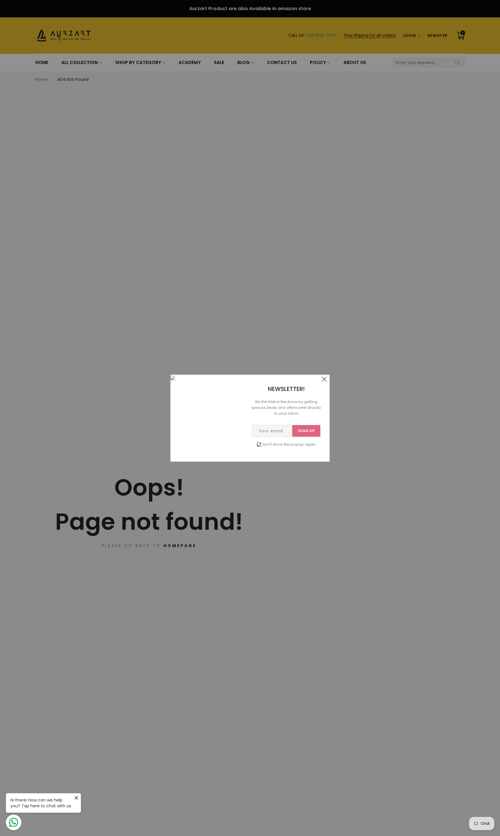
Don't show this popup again (289, 444)
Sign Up (306, 431)
